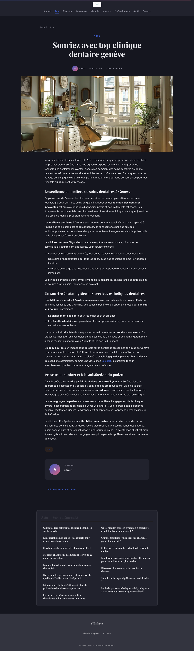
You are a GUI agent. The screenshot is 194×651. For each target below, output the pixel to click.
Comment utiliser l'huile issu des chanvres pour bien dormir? (124, 539)
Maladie (95, 11)
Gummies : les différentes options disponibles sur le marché (67, 529)
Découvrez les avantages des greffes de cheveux (121, 570)
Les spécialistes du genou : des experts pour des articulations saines (66, 539)
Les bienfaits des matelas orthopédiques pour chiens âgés (67, 566)
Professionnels (122, 11)
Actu (57, 11)
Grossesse (81, 11)
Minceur (107, 11)
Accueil (47, 11)
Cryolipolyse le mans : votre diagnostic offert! (67, 547)
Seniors (147, 11)
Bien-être (67, 11)
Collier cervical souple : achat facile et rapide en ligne (125, 549)
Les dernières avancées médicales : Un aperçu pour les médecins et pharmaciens (125, 559)
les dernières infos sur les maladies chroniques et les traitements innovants (64, 597)
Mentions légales (91, 633)
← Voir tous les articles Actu (60, 489)
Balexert (106, 360)
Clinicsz (97, 623)
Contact (107, 633)
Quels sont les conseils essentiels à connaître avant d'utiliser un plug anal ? (125, 529)
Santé (136, 11)
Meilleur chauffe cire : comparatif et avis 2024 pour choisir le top (67, 556)
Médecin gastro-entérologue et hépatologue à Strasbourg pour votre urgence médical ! (125, 590)
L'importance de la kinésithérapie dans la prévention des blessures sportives (65, 587)
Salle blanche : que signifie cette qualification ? (125, 580)
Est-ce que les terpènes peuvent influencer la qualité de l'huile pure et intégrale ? (67, 576)
